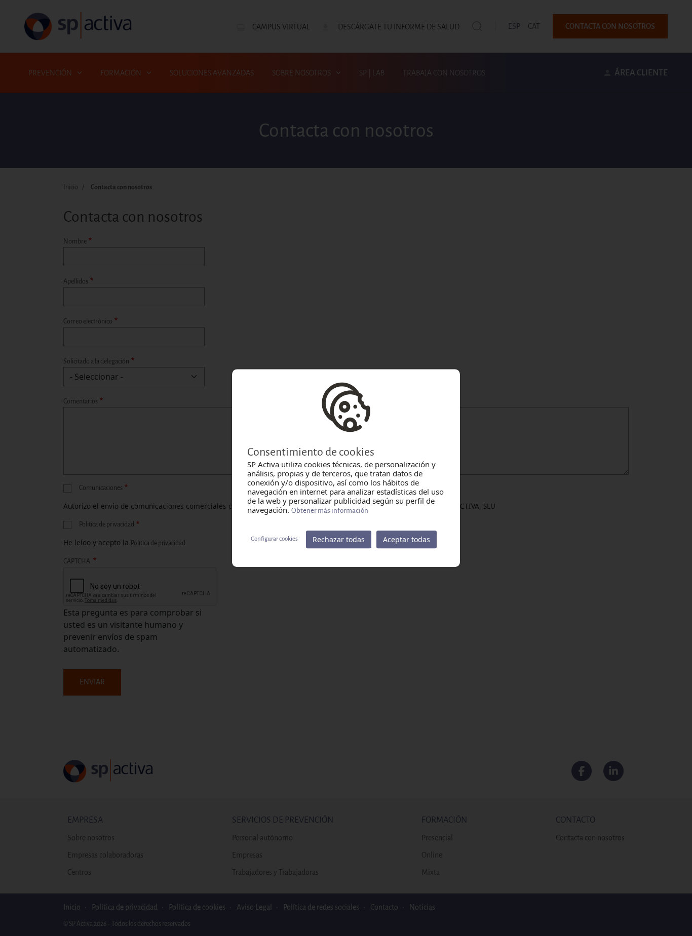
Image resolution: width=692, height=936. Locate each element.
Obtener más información (329, 510)
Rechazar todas (339, 539)
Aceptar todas (406, 539)
